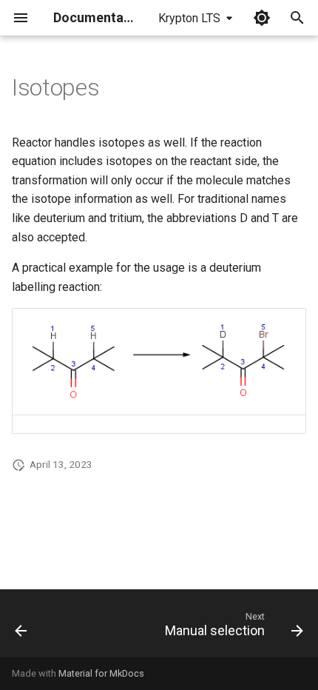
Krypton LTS (189, 18)
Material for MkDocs (101, 673)
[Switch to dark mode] (262, 18)
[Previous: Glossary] (21, 628)
